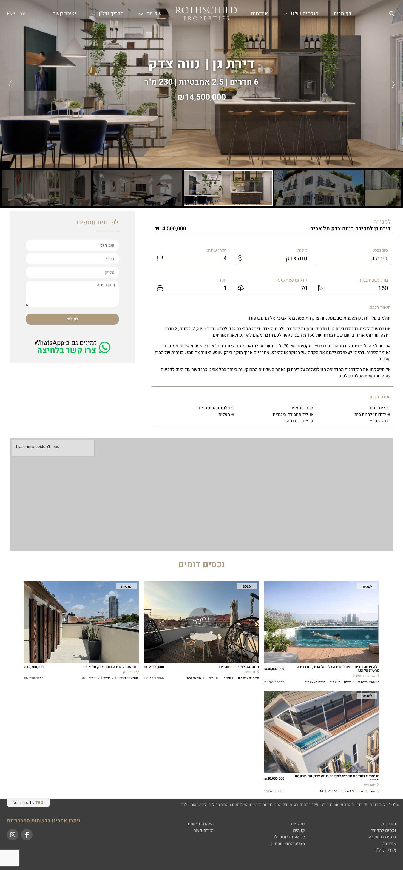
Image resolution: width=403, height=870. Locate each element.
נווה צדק (174, 64)
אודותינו (259, 13)
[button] (391, 13)
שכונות (154, 13)
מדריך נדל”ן (111, 13)
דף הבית (342, 13)
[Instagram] (12, 834)
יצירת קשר (64, 13)
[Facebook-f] (27, 834)
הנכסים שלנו (305, 13)
